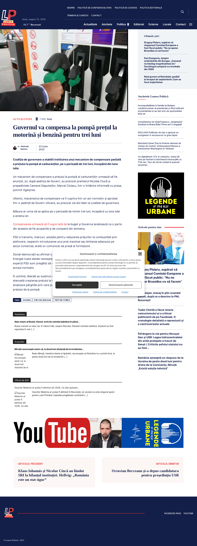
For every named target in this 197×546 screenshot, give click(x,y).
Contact (124, 292)
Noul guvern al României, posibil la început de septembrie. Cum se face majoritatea (162, 79)
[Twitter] (62, 148)
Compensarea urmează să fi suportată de (40, 224)
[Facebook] (55, 148)
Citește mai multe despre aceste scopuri (108, 276)
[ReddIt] (90, 148)
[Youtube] (192, 541)
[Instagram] (155, 541)
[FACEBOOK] (193, 10)
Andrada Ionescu (24, 147)
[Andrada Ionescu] (15, 148)
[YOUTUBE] (193, 13)
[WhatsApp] (76, 148)
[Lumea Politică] (9, 512)
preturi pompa (62, 300)
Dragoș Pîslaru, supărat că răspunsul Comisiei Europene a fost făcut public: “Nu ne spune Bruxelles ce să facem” (161, 46)
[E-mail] (97, 148)
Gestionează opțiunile (121, 284)
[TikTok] (163, 541)
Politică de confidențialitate (105, 292)
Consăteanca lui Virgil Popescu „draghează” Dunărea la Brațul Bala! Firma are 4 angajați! (160, 123)
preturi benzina (42, 300)
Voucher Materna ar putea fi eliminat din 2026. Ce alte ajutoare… (46, 387)
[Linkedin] (83, 148)
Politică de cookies (80, 292)
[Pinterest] (69, 148)
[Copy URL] (111, 148)
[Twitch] (170, 541)
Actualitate (22, 119)
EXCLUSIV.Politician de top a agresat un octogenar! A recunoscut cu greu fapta (158, 133)
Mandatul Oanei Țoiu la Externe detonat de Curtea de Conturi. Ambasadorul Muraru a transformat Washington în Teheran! (159, 146)
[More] (118, 148)
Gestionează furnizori (77, 276)
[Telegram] (104, 148)
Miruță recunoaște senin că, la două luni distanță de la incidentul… (49, 349)
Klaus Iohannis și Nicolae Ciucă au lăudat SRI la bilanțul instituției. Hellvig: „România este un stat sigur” (53, 475)
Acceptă (77, 284)
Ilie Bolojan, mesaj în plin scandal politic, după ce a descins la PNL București (159, 296)
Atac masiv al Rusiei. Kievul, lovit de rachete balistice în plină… (46, 321)
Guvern (27, 300)
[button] (140, 253)
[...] (32, 329)
